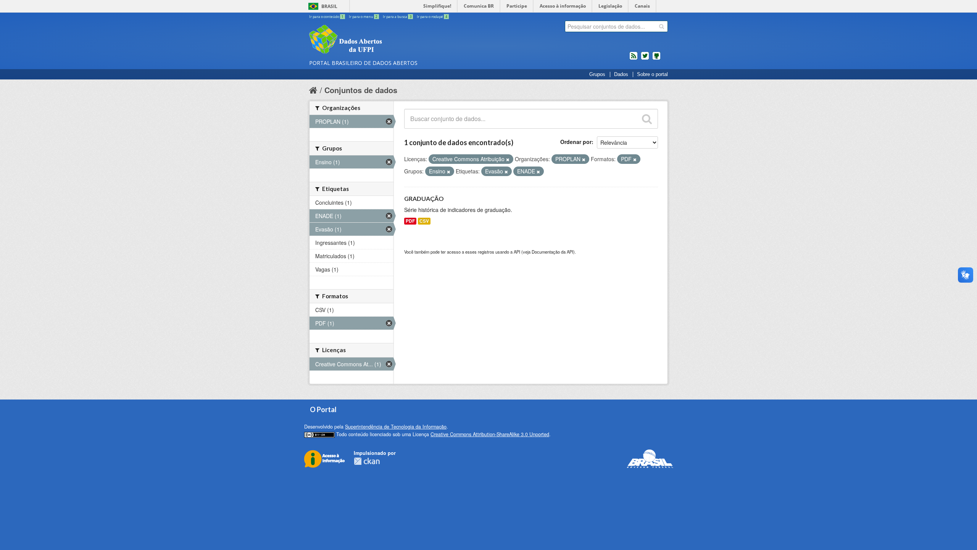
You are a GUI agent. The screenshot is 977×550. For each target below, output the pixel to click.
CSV (424, 221)
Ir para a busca (397, 16)
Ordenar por (576, 142)
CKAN (367, 461)
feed (633, 59)
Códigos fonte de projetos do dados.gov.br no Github (656, 59)
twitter (645, 59)
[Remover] (507, 159)
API (517, 252)
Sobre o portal (652, 74)
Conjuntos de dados (360, 89)
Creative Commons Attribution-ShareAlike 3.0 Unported (489, 434)
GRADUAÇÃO (424, 198)
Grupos (597, 74)
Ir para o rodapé (432, 16)
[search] (661, 26)
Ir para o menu (363, 16)
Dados (621, 74)
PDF (410, 221)
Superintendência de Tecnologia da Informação (396, 426)
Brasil (329, 6)
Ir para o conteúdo (326, 16)
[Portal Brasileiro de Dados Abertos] (391, 40)
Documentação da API (552, 252)
